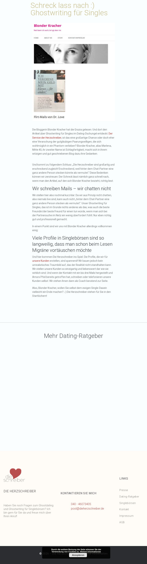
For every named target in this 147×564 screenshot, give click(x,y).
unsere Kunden (40, 260)
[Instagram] (19, 527)
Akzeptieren (78, 555)
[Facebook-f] (8, 527)
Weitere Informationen (90, 551)
